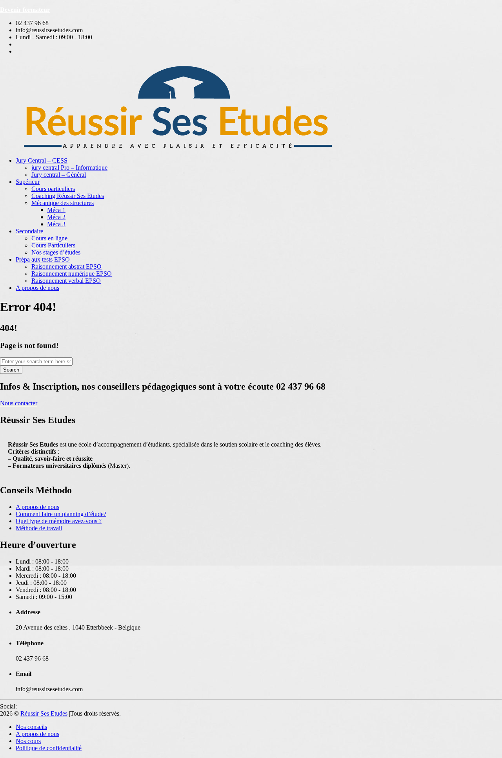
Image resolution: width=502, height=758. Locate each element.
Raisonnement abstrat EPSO (66, 266)
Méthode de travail (39, 528)
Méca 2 (56, 217)
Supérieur (28, 181)
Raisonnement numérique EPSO (71, 273)
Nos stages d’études (55, 252)
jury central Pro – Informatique (69, 167)
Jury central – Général (58, 174)
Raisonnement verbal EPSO (66, 280)
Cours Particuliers (53, 245)
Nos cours (28, 741)
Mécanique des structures (62, 203)
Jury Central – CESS (41, 160)
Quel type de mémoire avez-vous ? (59, 521)
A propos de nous (37, 287)
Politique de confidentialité (49, 748)
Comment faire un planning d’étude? (61, 514)
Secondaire (29, 231)
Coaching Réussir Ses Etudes (67, 195)
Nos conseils (31, 726)
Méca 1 (56, 210)
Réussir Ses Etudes (43, 713)
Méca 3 (56, 224)
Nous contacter (18, 403)
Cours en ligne (49, 238)
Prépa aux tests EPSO (43, 259)
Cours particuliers (53, 188)
